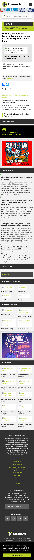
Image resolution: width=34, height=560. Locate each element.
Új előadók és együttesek (11, 282)
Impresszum (17, 462)
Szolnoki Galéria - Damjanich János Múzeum (25, 329)
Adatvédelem (17, 475)
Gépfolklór (4, 300)
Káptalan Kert (5, 314)
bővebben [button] (25, 550)
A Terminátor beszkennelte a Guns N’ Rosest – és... (17, 115)
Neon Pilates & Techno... (8, 399)
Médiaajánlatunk (17, 464)
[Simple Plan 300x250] (17, 166)
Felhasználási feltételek (17, 481)
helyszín (22, 470)
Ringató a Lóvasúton (25, 399)
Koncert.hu (5, 274)
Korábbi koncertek (17, 473)
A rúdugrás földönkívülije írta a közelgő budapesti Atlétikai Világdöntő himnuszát (16, 225)
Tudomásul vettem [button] (17, 555)
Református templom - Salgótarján (8, 329)
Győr (9, 23)
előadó (17, 470)
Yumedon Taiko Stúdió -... (8, 375)
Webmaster (17, 484)
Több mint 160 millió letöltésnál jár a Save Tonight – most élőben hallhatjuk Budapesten (16, 202)
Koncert (12, 470)
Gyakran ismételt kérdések (17, 467)
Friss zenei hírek (7, 171)
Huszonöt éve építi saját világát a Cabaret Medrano (14, 101)
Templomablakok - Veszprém (25, 375)
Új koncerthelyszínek (9, 304)
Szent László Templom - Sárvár (25, 316)
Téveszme (21, 291)
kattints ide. (10, 79)
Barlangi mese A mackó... (8, 387)
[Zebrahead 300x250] (17, 358)
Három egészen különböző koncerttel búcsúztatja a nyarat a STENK (15, 248)
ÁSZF (17, 478)
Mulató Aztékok (6, 291)
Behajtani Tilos (23, 300)
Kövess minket (7, 267)
